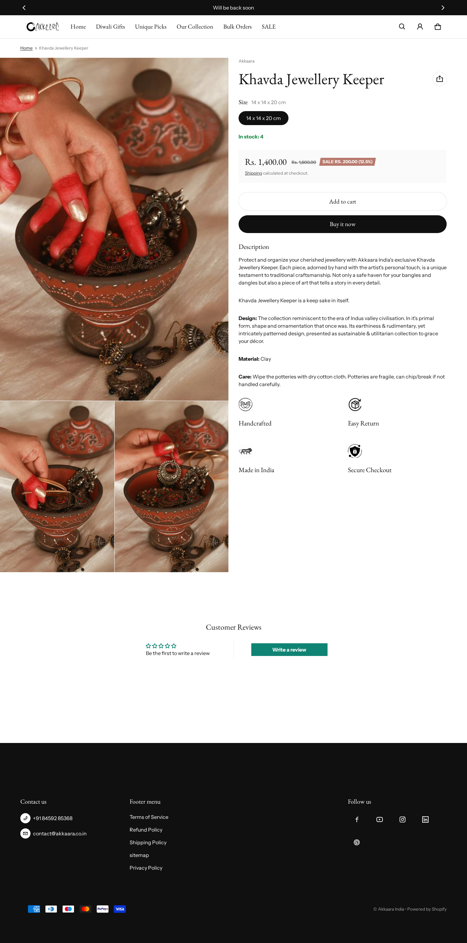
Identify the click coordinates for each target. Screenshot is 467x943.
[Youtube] (380, 819)
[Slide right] (443, 7)
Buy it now (342, 224)
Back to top (34, 765)
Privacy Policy (146, 868)
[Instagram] (402, 819)
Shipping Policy (148, 842)
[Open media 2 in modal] (57, 486)
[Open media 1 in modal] (114, 229)
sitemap (139, 855)
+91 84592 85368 (52, 818)
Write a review (289, 649)
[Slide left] (24, 7)
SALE (269, 26)
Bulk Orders (237, 26)
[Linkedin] (425, 819)
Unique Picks (150, 26)
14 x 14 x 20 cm (263, 118)
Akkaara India (391, 909)
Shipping (253, 173)
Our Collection (195, 26)
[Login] (420, 27)
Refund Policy (146, 829)
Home (78, 26)
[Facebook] (357, 819)
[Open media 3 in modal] (172, 486)
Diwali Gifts (110, 26)
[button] (402, 27)
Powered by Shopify (427, 909)
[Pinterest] (357, 842)
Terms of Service (149, 817)
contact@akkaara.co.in (60, 833)
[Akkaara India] (42, 26)
